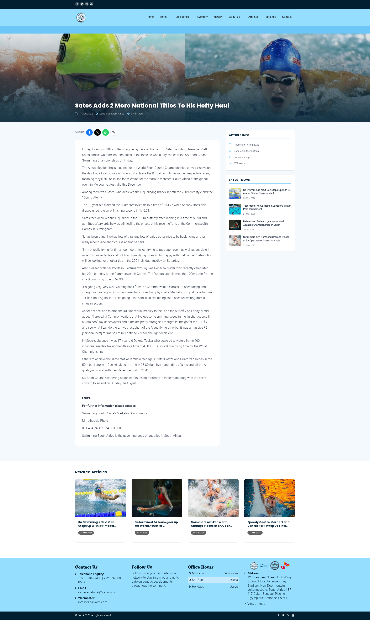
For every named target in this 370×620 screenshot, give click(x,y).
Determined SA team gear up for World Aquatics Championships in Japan (264, 223)
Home (150, 17)
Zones (163, 17)
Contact (287, 17)
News (217, 17)
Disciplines (182, 17)
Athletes (253, 17)
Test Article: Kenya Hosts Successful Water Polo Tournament (267, 207)
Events (201, 17)
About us (234, 17)
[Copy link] (113, 132)
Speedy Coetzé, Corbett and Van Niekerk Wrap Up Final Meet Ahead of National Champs (268, 524)
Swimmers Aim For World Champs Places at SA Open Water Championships (266, 238)
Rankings (270, 17)
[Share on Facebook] (89, 132)
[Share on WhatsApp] (105, 132)
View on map (256, 603)
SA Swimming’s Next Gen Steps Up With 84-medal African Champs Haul (267, 191)
